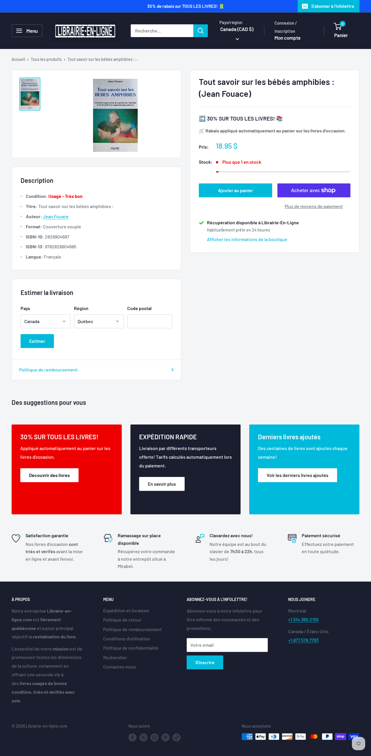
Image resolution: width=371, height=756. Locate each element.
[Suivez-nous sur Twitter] (143, 737)
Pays (25, 308)
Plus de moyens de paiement (314, 206)
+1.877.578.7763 (303, 640)
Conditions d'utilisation (126, 638)
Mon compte (287, 38)
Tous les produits (46, 59)
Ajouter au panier (235, 190)
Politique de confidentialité (131, 648)
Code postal (139, 308)
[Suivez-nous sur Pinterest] (165, 737)
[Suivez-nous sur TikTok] (176, 737)
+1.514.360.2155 (303, 619)
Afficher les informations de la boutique (247, 239)
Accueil (18, 59)
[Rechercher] (200, 30)
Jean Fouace (56, 216)
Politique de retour (122, 619)
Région (81, 308)
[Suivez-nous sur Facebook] (132, 737)
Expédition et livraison (126, 610)
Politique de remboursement (48, 369)
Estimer (37, 341)
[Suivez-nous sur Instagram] (154, 737)
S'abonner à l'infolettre (332, 6)
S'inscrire (204, 662)
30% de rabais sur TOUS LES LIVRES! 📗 (185, 6)
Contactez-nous (119, 666)
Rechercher (115, 657)
